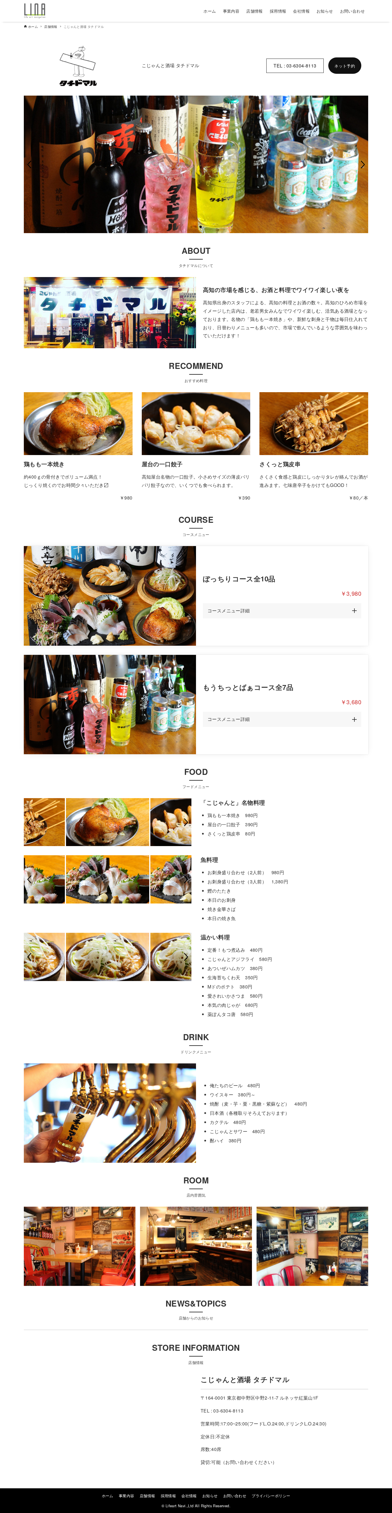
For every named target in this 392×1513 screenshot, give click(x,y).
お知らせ (210, 1495)
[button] (29, 164)
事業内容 (126, 1495)
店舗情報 (147, 1495)
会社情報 (189, 1495)
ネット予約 (344, 66)
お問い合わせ (234, 1495)
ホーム (107, 1495)
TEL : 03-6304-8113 (294, 65)
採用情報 (168, 1495)
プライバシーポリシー (271, 1495)
